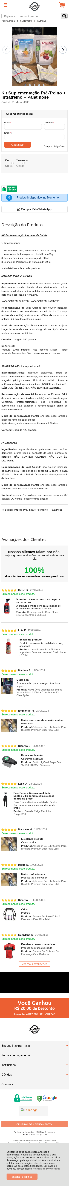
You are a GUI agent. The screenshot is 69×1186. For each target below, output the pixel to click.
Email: (8, 132)
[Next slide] (63, 50)
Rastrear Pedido (21, 1046)
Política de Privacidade (46, 1168)
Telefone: (49, 122)
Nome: (8, 122)
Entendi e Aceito (22, 1176)
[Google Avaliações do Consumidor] (33, 1111)
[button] (25, 85)
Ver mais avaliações (34, 964)
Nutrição (41, 20)
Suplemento (26, 20)
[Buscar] (64, 16)
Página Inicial (8, 20)
